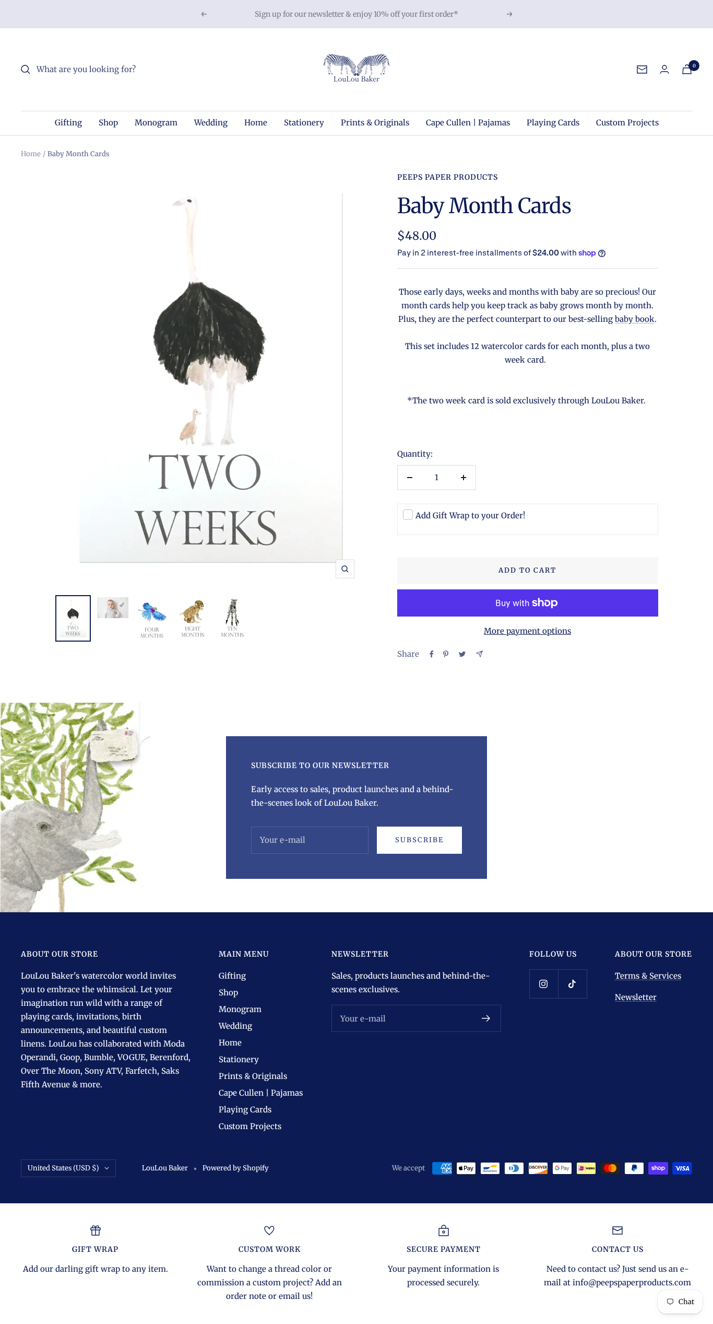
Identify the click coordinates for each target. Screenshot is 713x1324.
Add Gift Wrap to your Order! (470, 515)
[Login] (664, 69)
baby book (635, 319)
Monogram (156, 122)
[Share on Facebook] (432, 654)
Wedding (211, 122)
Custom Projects (627, 122)
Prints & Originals (375, 122)
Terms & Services (648, 976)
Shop (108, 122)
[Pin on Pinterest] (445, 654)
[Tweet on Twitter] (462, 654)
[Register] (486, 1018)
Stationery (304, 122)
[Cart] (687, 69)
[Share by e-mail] (479, 654)
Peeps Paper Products (447, 177)
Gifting (68, 122)
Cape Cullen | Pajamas (468, 122)
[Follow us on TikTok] (572, 983)
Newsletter (636, 997)
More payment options (527, 631)
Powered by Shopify (236, 1168)
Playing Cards (553, 122)
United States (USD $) (63, 1168)
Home (255, 122)
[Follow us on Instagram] (543, 983)
